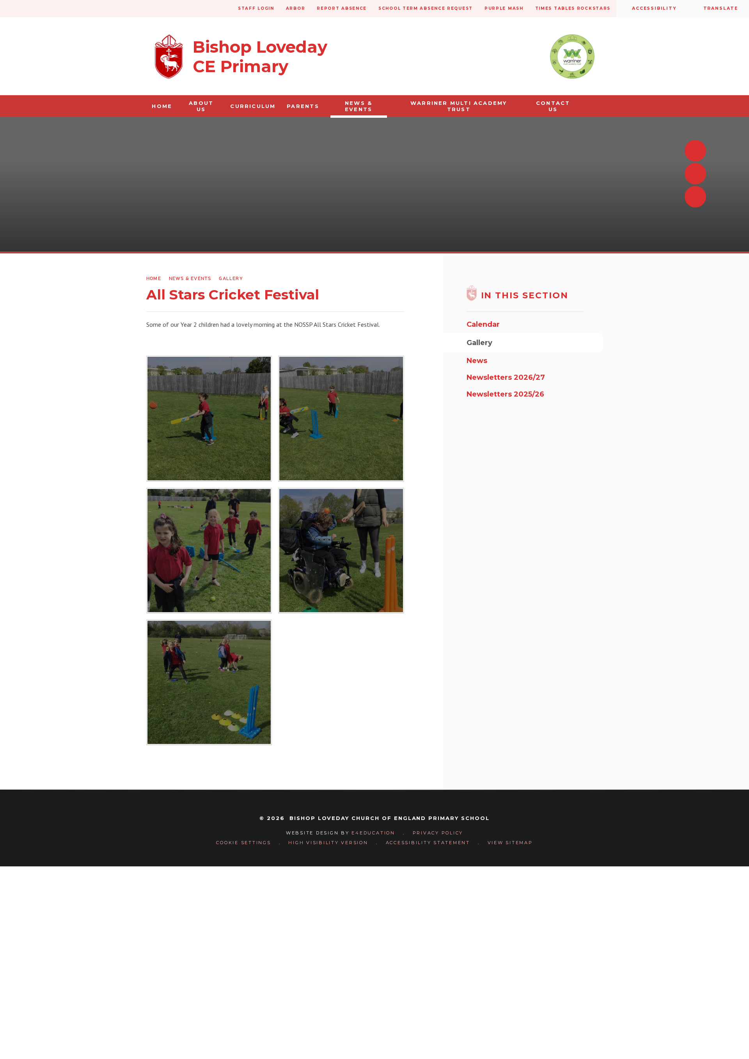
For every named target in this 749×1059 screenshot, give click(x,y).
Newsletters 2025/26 (505, 394)
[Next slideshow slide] (695, 173)
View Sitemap (510, 842)
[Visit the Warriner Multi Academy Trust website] (572, 57)
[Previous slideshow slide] (695, 150)
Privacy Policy (438, 833)
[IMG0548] (341, 418)
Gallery (231, 278)
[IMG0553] (209, 418)
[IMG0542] (209, 550)
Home (153, 278)
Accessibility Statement (428, 842)
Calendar (483, 324)
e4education (373, 833)
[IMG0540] (341, 550)
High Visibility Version (328, 842)
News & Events (190, 278)
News (477, 360)
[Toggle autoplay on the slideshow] (695, 196)
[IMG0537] (209, 682)
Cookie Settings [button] (243, 842)
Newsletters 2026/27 (506, 377)
